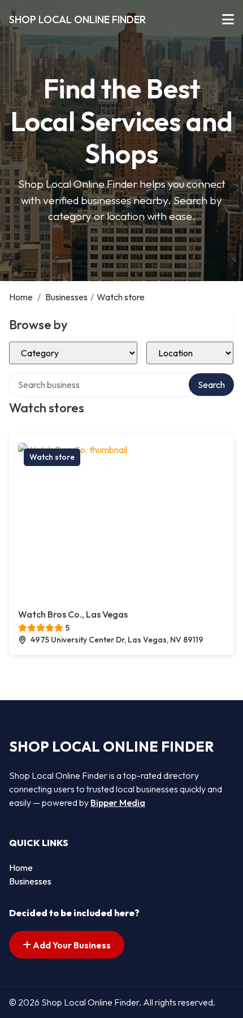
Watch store (52, 457)
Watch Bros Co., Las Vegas (73, 614)
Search (211, 384)
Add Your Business (71, 945)
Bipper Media (117, 802)
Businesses (66, 297)
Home (21, 297)
